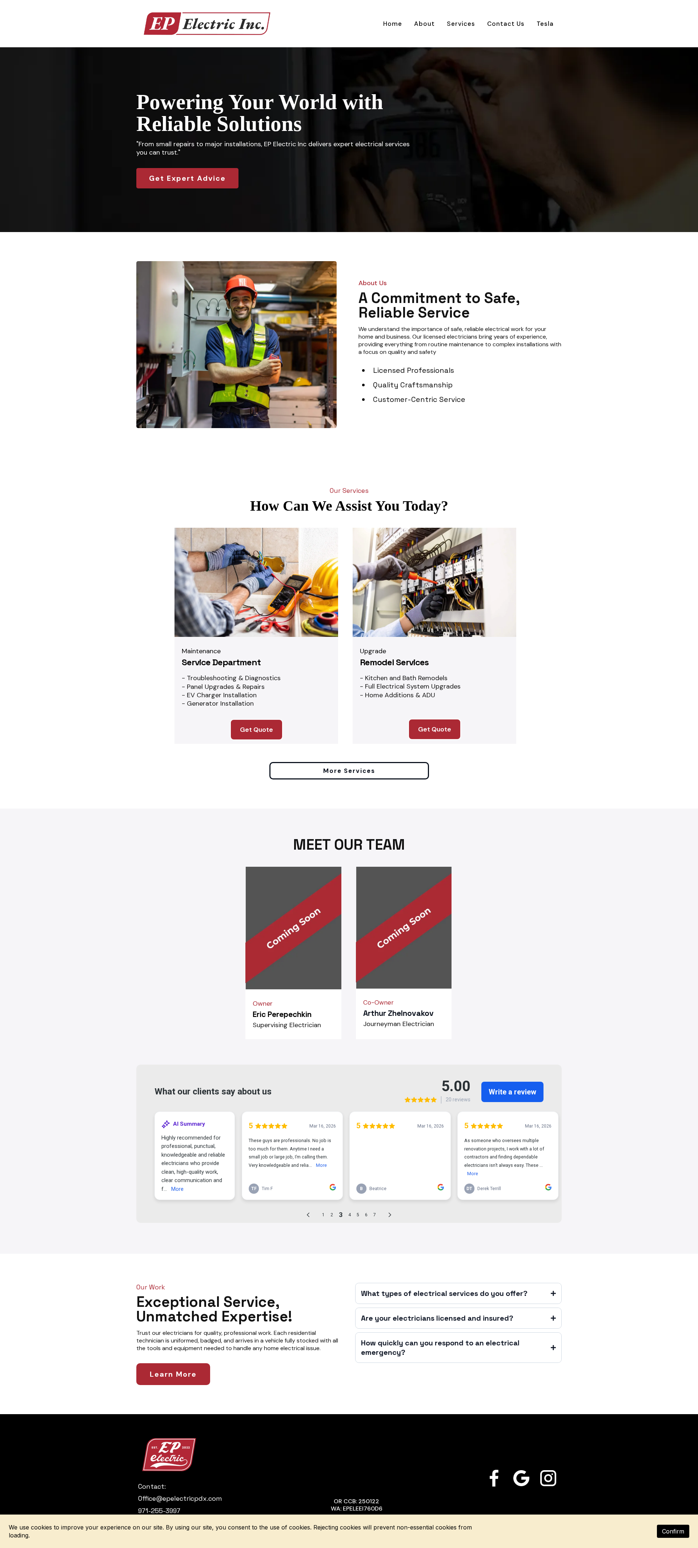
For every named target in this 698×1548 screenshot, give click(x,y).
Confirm (673, 1531)
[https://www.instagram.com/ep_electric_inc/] (548, 1478)
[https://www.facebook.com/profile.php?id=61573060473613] (494, 1478)
